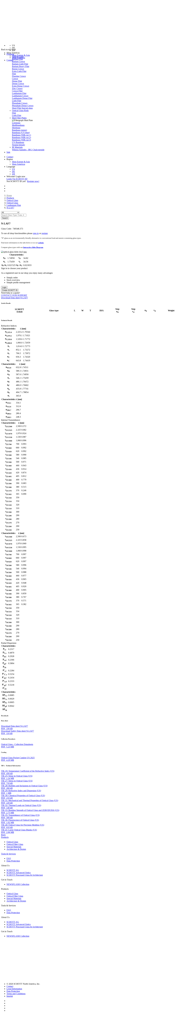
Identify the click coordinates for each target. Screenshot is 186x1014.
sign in (36, 233)
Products (10, 198)
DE (13, 171)
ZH (13, 174)
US (13, 169)
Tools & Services (8, 854)
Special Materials (14, 847)
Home (9, 195)
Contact (10, 60)
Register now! (33, 181)
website (41, 243)
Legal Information (14, 989)
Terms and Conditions (16, 993)
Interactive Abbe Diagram (33, 247)
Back (3, 835)
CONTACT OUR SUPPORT (14, 295)
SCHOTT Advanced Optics (19, 872)
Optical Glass (18, 56)
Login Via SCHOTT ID (17, 179)
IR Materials (17, 147)
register (45, 233)
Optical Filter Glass (15, 844)
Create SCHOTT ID (9, 290)
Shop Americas (18, 164)
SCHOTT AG (13, 870)
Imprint (10, 996)
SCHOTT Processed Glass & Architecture (25, 875)
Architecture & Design (16, 849)
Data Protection (13, 861)
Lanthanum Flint (14, 205)
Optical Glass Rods (20, 110)
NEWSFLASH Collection (18, 884)
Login (4, 287)
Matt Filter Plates (19, 118)
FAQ (9, 858)
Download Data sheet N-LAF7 (14, 298)
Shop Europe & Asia (21, 55)
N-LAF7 (10, 208)
